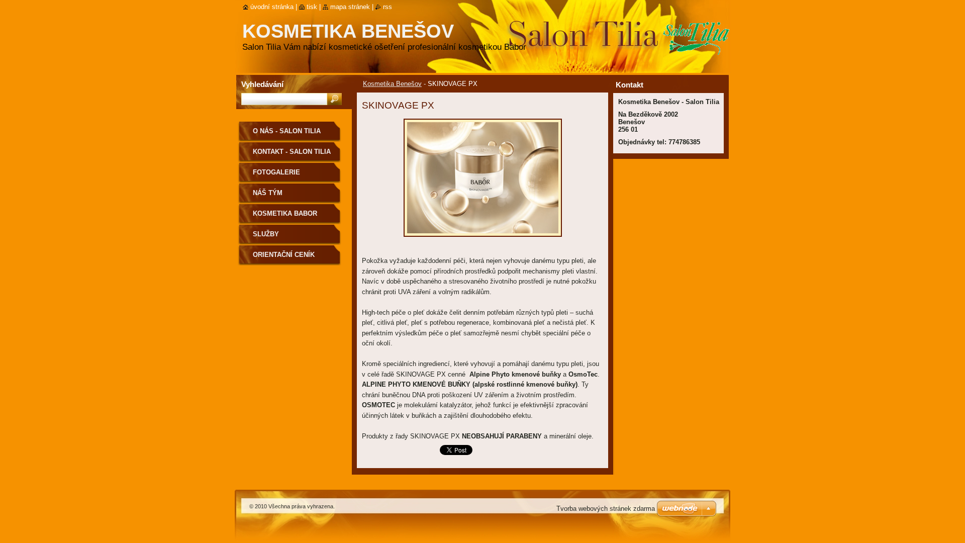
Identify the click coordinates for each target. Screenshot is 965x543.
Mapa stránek (350, 7)
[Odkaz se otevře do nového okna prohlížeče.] (483, 239)
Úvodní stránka (272, 7)
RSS (387, 7)
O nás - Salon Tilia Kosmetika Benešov (289, 134)
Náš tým (267, 193)
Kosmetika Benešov (392, 83)
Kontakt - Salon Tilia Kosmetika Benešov (292, 155)
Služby (266, 234)
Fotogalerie (276, 172)
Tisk (312, 7)
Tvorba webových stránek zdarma (605, 508)
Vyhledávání (262, 84)
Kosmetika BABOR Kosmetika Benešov (289, 217)
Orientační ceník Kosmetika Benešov (289, 258)
